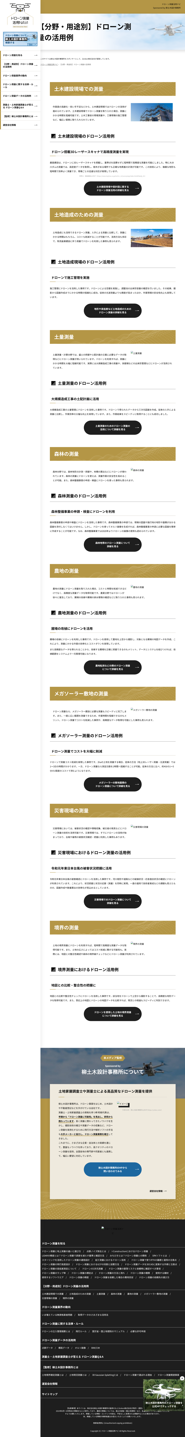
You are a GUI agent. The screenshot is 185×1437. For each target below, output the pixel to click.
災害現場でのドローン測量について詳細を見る (112, 901)
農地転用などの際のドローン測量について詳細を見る (112, 667)
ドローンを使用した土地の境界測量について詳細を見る (112, 1013)
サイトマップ (50, 1394)
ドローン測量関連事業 (168, 1374)
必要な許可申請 (138, 1331)
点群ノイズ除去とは (96, 1251)
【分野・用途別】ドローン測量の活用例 (18, 65)
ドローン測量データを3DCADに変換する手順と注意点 (151, 1264)
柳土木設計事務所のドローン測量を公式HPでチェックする (164, 1404)
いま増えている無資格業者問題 (57, 1314)
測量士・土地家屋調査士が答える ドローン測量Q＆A (18, 106)
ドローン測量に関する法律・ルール (18, 86)
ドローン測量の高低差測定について (59, 1268)
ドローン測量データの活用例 (17, 95)
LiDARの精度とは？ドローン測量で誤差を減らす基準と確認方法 (73, 1255)
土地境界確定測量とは (53, 1374)
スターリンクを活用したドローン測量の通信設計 (66, 1259)
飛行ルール (81, 1331)
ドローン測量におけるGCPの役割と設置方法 (97, 1264)
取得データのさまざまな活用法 (93, 1314)
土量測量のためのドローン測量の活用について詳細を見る (112, 427)
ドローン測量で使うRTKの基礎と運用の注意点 (154, 1259)
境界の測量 (68, 1298)
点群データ (47, 1347)
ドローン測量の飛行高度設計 (56, 1264)
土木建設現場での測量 (53, 1293)
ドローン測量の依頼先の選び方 (154, 1277)
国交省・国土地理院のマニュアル (108, 1331)
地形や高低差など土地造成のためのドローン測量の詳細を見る (112, 310)
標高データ (63, 1347)
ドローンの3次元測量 (92, 1268)
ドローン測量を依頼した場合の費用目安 (113, 1277)
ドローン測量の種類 (140, 1272)
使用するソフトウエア (53, 1277)
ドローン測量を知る (12, 55)
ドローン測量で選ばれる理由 (138, 1374)
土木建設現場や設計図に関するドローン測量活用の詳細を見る (113, 188)
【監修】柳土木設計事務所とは (18, 116)
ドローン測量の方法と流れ (112, 1272)
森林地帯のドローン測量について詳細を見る (112, 544)
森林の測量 (116, 1293)
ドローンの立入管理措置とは (56, 1331)
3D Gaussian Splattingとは (105, 1374)
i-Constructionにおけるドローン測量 (130, 1251)
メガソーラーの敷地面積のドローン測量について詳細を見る (112, 784)
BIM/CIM (95, 1347)
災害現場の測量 (49, 1298)
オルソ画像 (80, 1347)
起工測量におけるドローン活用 (110, 1259)
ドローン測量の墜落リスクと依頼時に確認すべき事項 (135, 1268)
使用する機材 (162, 1272)
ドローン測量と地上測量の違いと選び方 (61, 1251)
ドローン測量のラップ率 (54, 1272)
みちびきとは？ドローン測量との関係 (128, 1255)
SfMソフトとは (159, 1255)
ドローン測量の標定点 (82, 1272)
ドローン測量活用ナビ (171, 4)
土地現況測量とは (78, 1374)
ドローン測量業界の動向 (15, 75)
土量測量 (101, 1293)
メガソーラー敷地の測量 (156, 1293)
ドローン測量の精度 (79, 1277)
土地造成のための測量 (80, 1293)
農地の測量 (132, 1293)
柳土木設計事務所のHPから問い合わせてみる (112, 1169)
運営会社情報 (9, 124)
